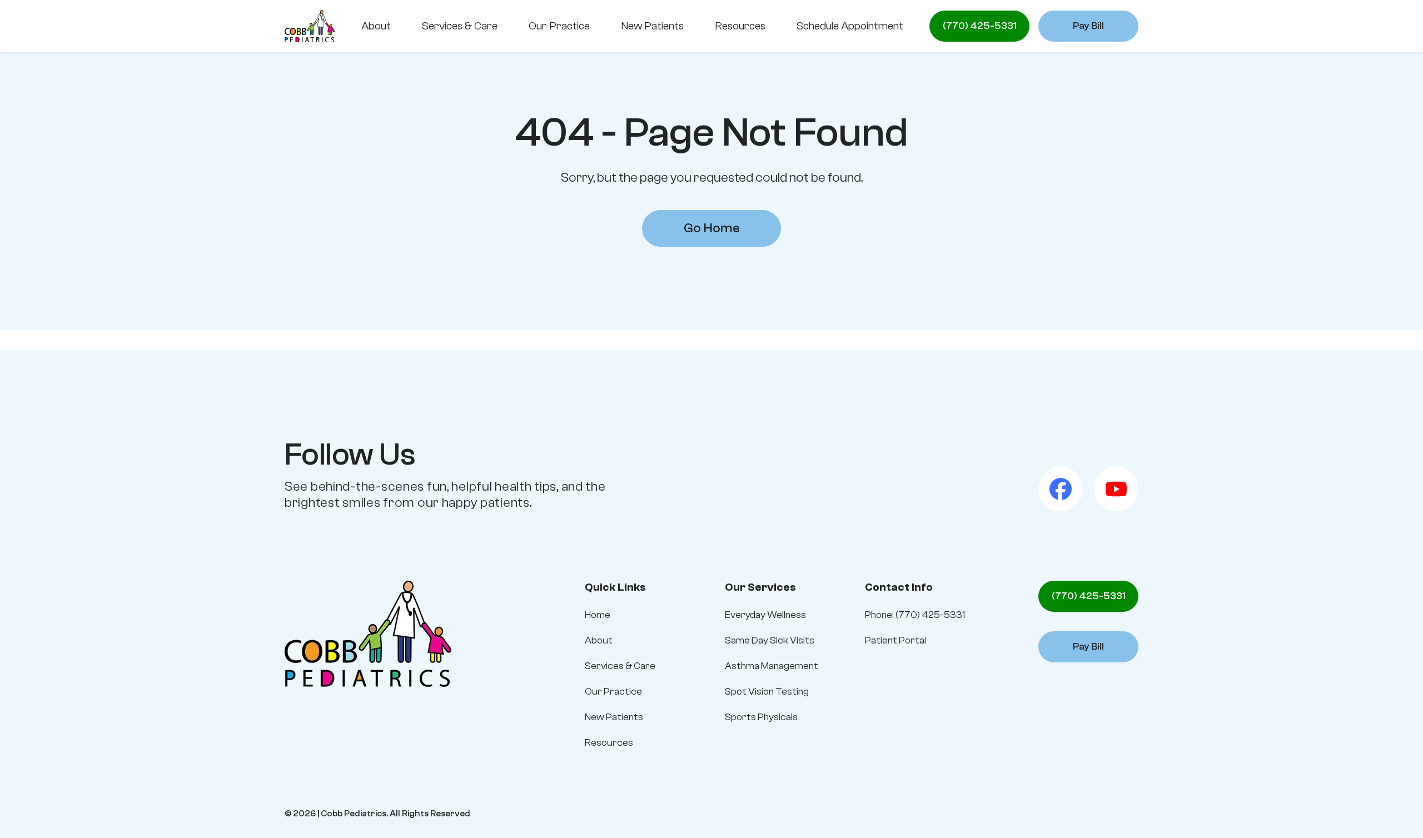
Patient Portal (895, 640)
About (599, 640)
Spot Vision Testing (767, 691)
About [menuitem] (376, 25)
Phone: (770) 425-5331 (915, 615)
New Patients (614, 717)
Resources (609, 743)
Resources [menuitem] (740, 25)
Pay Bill (1088, 26)
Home (597, 615)
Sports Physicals (761, 717)
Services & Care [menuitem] (459, 25)
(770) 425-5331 (980, 26)
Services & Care (620, 666)
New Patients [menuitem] (652, 25)
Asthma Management (771, 666)
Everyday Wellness (765, 615)
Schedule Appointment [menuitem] (850, 25)
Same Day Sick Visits (769, 640)
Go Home (712, 228)
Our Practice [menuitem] (559, 25)
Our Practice (613, 691)
